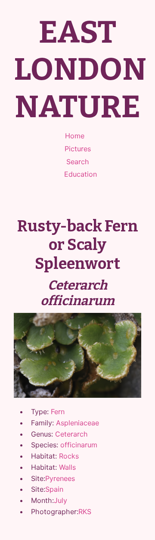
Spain (54, 489)
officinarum (78, 444)
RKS (84, 511)
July (60, 500)
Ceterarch (71, 434)
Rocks (69, 456)
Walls (67, 467)
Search (77, 161)
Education (80, 174)
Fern (58, 411)
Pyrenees (60, 478)
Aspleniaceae (77, 422)
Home (74, 135)
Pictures (78, 148)
